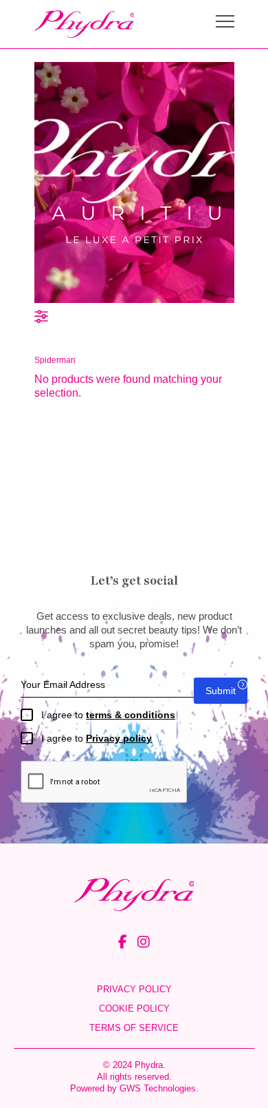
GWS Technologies (158, 1088)
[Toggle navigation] (225, 23)
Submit (220, 690)
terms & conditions (130, 714)
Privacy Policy (134, 989)
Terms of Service (134, 1028)
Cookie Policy (134, 1008)
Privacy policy (119, 738)
